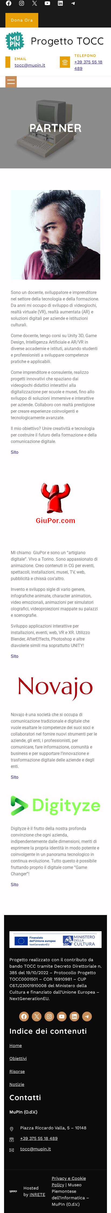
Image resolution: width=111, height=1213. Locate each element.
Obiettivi (18, 1058)
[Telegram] (73, 3)
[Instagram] (21, 3)
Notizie (16, 1084)
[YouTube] (47, 3)
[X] (34, 3)
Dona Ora (22, 20)
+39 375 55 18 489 (39, 1138)
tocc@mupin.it (30, 65)
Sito (14, 452)
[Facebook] (8, 3)
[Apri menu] (11, 81)
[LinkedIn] (60, 3)
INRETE (37, 1194)
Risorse (17, 1071)
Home (15, 1045)
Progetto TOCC (67, 41)
